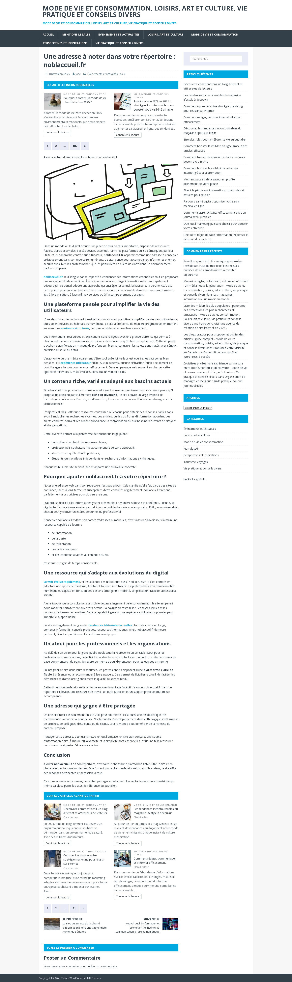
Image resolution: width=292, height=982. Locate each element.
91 (74, 908)
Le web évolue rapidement (62, 582)
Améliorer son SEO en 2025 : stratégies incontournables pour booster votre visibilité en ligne (154, 105)
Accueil (48, 34)
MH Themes (94, 978)
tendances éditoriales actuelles (110, 625)
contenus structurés (75, 328)
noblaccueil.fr (53, 277)
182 (75, 146)
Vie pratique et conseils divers (119, 43)
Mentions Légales (76, 34)
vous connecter (69, 966)
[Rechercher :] (216, 58)
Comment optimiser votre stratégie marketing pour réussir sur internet (83, 859)
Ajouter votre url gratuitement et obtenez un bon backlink (81, 157)
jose (78, 74)
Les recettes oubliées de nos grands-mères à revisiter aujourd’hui (211, 270)
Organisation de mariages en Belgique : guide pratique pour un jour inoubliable (214, 381)
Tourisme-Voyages (196, 462)
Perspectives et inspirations (65, 43)
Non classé (191, 448)
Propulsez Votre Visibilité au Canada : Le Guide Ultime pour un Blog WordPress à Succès (214, 352)
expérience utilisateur (75, 363)
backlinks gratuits (195, 479)
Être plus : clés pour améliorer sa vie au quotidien (215, 139)
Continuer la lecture (57, 132)
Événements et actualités (118, 34)
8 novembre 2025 (59, 74)
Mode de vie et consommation (214, 34)
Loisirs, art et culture (165, 34)
